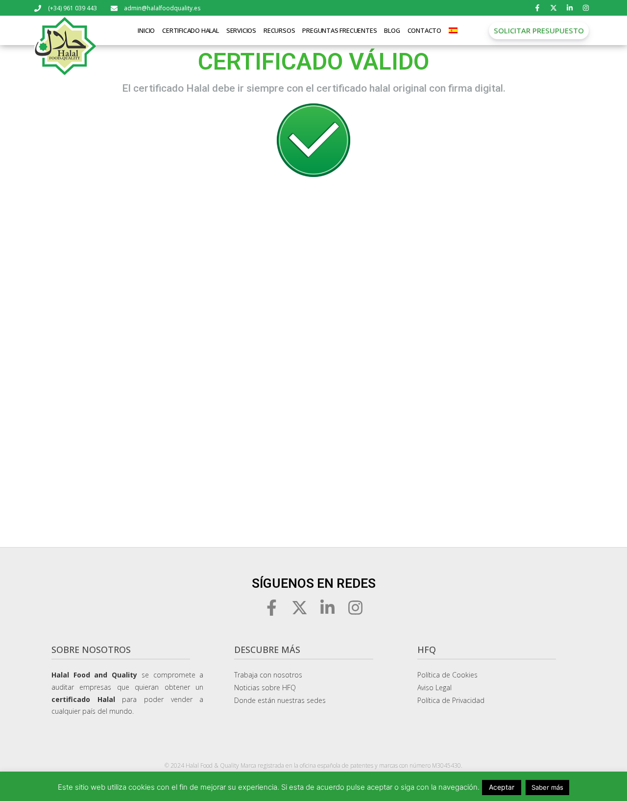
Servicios (241, 30)
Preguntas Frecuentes (339, 30)
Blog (392, 30)
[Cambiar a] (453, 30)
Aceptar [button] (501, 787)
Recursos (279, 30)
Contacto (424, 30)
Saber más (547, 787)
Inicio (146, 30)
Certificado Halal (190, 30)
